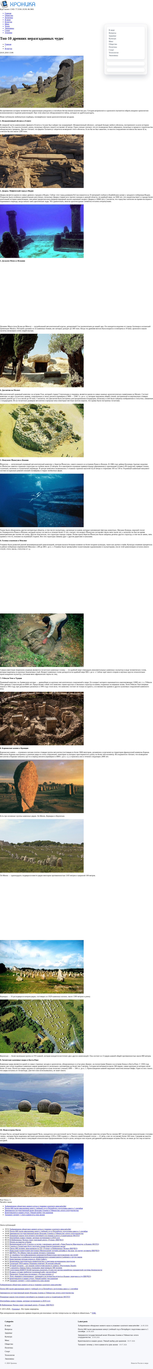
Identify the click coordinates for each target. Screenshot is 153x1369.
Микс (7, 1340)
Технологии (10, 1355)
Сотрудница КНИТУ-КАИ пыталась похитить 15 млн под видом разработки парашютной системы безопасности (56, 1270)
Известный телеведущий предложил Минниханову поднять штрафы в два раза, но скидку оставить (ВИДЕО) (54, 1251)
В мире (8, 1326)
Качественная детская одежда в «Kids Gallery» (28, 1259)
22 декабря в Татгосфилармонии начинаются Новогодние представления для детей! (44, 1255)
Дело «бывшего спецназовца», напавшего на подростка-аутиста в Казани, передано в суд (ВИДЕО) (50, 1276)
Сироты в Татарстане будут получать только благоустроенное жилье (37, 1246)
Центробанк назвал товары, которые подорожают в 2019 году (35, 1238)
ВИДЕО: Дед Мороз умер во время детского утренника (32, 1253)
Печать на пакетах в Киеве (20, 1242)
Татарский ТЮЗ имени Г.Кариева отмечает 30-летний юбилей (35, 1263)
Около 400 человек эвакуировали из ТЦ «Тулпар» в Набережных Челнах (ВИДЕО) (43, 1248)
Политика (9, 1348)
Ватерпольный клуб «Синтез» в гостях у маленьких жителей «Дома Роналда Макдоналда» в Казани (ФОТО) (54, 1244)
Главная (8, 44)
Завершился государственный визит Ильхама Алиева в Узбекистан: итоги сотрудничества (42, 1210)
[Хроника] (17, 8)
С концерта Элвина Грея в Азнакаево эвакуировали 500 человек (36, 1268)
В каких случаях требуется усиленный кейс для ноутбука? (33, 1272)
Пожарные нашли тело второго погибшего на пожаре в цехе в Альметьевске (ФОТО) (45, 1236)
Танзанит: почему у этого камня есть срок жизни (25, 1215)
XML (94, 1313)
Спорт (7, 1351)
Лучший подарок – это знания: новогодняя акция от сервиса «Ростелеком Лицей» (43, 1266)
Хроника (15, 1309)
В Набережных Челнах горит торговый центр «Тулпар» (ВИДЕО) (36, 1240)
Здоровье (8, 1333)
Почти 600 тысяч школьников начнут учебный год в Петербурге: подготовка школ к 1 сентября (44, 1208)
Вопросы (8, 1329)
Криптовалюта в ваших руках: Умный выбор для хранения (29, 1213)
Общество (9, 1344)
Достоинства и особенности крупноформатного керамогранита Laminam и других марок (46, 1257)
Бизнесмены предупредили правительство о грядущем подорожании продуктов (42, 1261)
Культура (8, 49)
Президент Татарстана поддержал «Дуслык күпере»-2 (32, 1274)
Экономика (9, 1359)
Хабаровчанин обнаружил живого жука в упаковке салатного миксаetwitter (35, 1206)
